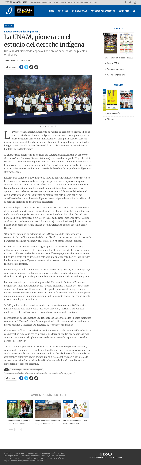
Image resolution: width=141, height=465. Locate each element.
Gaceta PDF (112, 63)
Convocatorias (79, 11)
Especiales (124, 11)
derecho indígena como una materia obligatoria (27, 370)
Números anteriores (115, 69)
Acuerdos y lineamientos (103, 11)
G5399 (71, 373)
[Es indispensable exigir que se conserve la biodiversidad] (20, 409)
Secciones (63, 11)
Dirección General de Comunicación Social (106, 457)
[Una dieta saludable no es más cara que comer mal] (76, 409)
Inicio (51, 11)
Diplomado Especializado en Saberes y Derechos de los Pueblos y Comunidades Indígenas (36, 373)
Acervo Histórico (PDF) (116, 75)
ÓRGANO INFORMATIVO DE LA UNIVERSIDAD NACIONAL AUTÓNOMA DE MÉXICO (63, 2)
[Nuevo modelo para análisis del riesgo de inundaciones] (48, 409)
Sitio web (110, 119)
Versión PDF (112, 113)
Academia (9, 26)
